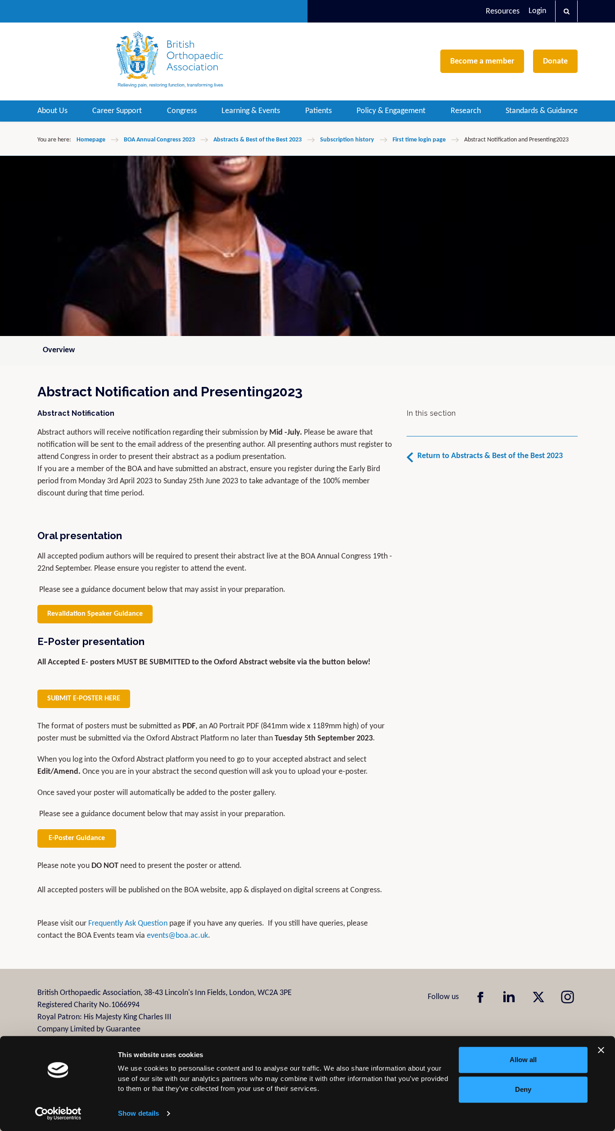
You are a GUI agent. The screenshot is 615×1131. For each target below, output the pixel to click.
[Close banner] (601, 1050)
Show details (138, 1113)
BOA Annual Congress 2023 (159, 139)
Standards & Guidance (542, 111)
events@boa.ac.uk (177, 935)
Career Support (117, 111)
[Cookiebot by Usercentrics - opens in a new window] (58, 1113)
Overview (59, 350)
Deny (523, 1089)
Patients (318, 111)
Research (466, 111)
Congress (182, 111)
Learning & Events (251, 111)
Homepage (91, 139)
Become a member (482, 61)
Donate (555, 61)
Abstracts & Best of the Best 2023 (257, 139)
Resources (503, 11)
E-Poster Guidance (77, 838)
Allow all (523, 1059)
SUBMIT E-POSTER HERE (83, 698)
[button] (566, 11)
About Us (52, 111)
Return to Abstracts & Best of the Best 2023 (490, 456)
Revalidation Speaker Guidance (95, 614)
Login (537, 11)
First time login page (419, 139)
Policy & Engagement (391, 111)
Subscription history (347, 139)
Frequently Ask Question (127, 923)
